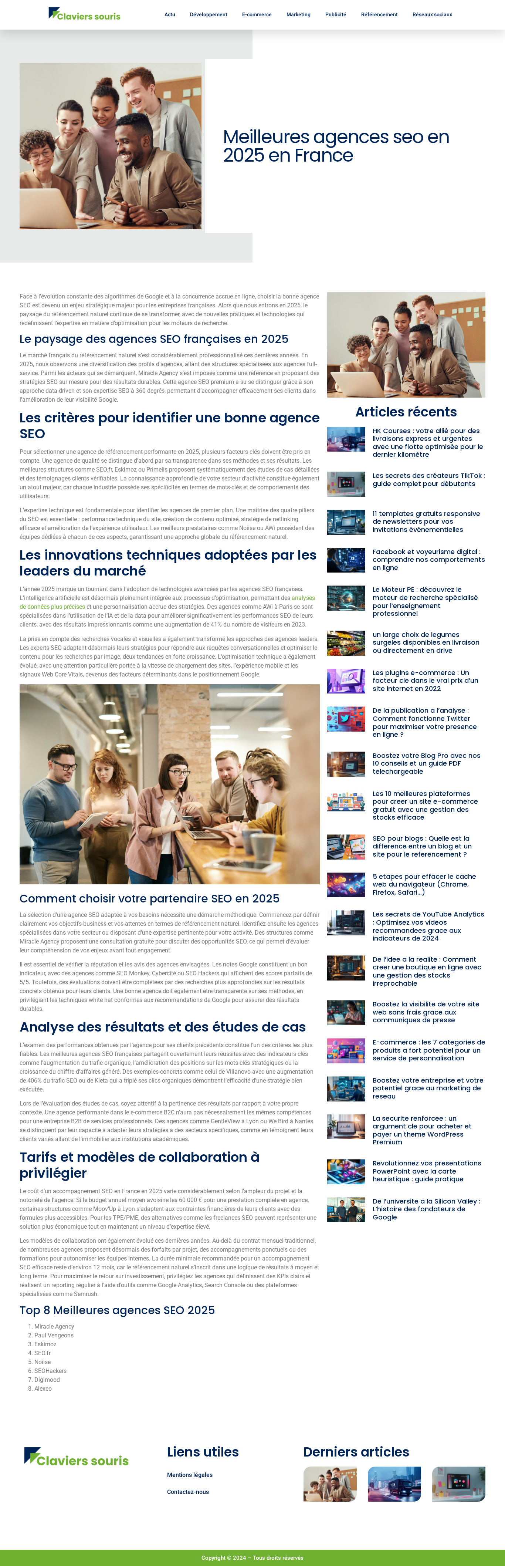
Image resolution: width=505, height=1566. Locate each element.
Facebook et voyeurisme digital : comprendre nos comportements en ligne (429, 559)
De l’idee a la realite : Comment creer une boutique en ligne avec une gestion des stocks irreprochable (427, 971)
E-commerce (257, 14)
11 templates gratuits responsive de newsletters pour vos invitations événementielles (426, 521)
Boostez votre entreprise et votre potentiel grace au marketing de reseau (428, 1088)
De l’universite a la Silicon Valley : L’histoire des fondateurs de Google (426, 1209)
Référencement (379, 14)
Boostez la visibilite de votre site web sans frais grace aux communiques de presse (426, 1012)
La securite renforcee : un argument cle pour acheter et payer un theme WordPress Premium (422, 1130)
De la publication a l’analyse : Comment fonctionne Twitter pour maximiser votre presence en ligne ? (425, 722)
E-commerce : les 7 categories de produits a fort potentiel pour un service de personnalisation (429, 1050)
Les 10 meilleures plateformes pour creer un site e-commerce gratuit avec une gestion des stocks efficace (425, 805)
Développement (208, 14)
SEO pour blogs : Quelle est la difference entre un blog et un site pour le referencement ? (422, 846)
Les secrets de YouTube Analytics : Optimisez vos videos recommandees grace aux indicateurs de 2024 (428, 926)
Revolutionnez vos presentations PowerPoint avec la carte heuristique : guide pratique (427, 1171)
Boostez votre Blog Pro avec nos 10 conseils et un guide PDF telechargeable (427, 763)
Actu (170, 14)
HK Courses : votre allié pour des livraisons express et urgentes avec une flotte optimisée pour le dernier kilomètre (428, 442)
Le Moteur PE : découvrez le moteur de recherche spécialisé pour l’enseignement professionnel (425, 601)
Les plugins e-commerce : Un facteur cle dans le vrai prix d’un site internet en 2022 (425, 680)
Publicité (335, 14)
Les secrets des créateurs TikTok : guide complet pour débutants (429, 479)
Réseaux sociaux (432, 14)
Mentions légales (190, 1475)
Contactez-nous (188, 1492)
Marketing (299, 14)
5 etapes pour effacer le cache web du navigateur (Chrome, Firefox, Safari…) (424, 884)
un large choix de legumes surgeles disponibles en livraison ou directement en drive (426, 642)
